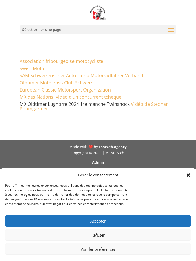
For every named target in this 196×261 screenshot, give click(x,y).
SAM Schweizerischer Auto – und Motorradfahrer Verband (81, 75)
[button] (188, 175)
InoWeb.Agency (113, 146)
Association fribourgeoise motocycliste (61, 61)
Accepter (98, 221)
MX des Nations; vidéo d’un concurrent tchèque (70, 97)
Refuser (98, 235)
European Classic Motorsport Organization (65, 90)
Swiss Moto (32, 68)
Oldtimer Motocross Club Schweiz (56, 83)
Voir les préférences (98, 249)
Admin (98, 162)
